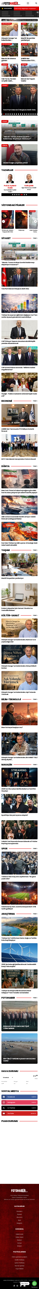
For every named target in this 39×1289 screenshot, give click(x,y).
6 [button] (10, 114)
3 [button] (3, 114)
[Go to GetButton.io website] (34, 1287)
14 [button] (26, 114)
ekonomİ (6, 401)
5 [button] (8, 114)
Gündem (19, 1211)
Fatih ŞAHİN (10, 186)
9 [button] (16, 114)
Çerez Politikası (19, 1263)
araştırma (8, 913)
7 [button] (12, 114)
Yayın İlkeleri (19, 1269)
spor (4, 848)
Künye (20, 1243)
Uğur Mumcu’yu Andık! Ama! (10, 189)
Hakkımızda (19, 1234)
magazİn (6, 764)
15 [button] (28, 114)
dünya (5, 466)
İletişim (19, 1246)
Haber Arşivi (19, 1237)
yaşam (5, 550)
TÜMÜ (35, 238)
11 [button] (20, 114)
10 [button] (18, 114)
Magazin (19, 1223)
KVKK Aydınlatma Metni (19, 1257)
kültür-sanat (10, 615)
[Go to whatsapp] (34, 1283)
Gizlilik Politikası (19, 1260)
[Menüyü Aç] (27, 3)
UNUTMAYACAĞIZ (29, 188)
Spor (19, 1220)
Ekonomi (19, 1217)
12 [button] (22, 114)
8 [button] (14, 114)
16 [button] (31, 114)
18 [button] (35, 114)
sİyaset (6, 238)
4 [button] (6, 114)
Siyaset (19, 1214)
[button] (3, 103)
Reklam (19, 1240)
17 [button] (33, 114)
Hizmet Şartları (19, 1266)
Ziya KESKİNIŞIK (29, 186)
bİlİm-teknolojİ (11, 699)
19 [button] (37, 114)
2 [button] (1, 114)
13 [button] (24, 114)
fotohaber (8, 997)
